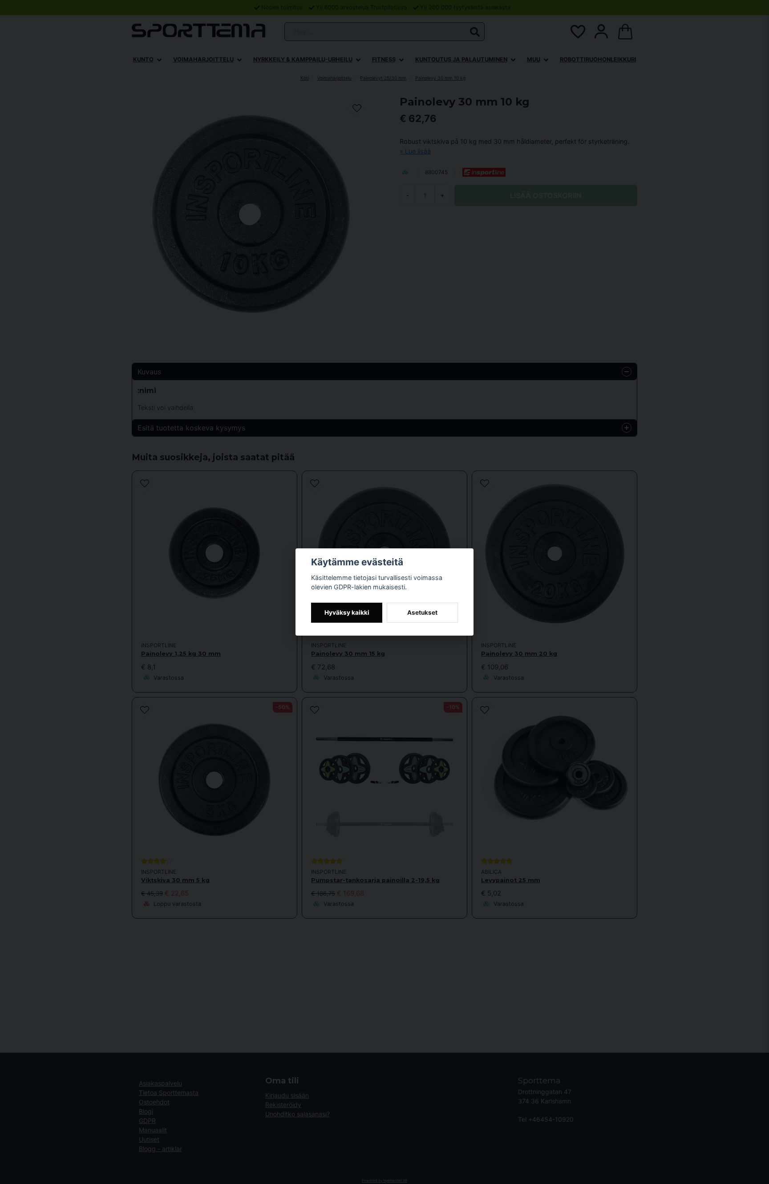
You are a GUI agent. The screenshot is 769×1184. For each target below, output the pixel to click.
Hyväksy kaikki (346, 612)
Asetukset (422, 612)
